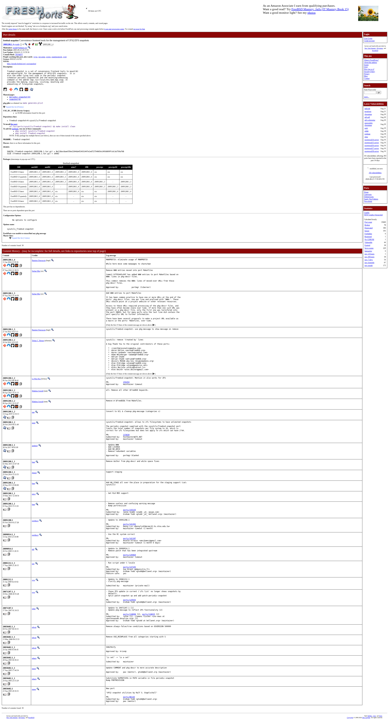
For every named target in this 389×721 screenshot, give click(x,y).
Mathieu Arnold (37, 391)
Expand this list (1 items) (21, 238)
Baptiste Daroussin (39, 260)
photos (311, 12)
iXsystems (380, 48)
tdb (33, 549)
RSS (380, 716)
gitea (366, 137)
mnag (34, 669)
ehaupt (34, 473)
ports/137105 (129, 567)
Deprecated (369, 228)
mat (33, 412)
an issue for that (139, 29)
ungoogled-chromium (369, 124)
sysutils (17, 44)
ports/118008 (129, 614)
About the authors (370, 62)
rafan (34, 609)
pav (33, 564)
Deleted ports (369, 197)
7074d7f (19, 55)
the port (14, 124)
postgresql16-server (372, 145)
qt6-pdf (367, 117)
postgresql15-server (372, 143)
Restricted (368, 237)
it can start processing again (114, 29)
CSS (374, 716)
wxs (33, 580)
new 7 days (369, 260)
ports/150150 (129, 510)
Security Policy (369, 72)
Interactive (368, 251)
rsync (36, 57)
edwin (34, 627)
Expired (367, 245)
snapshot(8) (15, 99)
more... (366, 97)
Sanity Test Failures (371, 199)
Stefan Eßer (36, 271)
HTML (370, 716)
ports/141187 (129, 538)
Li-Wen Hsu (36, 379)
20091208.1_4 (8, 44)
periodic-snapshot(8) (20, 97)
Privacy (367, 74)
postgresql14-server (372, 140)
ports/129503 (129, 600)
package (15, 129)
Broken (367, 225)
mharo (34, 658)
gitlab (366, 131)
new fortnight (369, 263)
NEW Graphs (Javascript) (373, 215)
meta (33, 423)
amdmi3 (35, 446)
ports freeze (13, 29)
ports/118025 (148, 614)
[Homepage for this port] (5, 90)
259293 (126, 382)
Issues (366, 65)
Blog (366, 76)
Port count (368, 222)
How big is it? (369, 69)
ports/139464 (129, 555)
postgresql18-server (372, 151)
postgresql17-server (372, 148)
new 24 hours (369, 254)
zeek (366, 128)
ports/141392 (129, 524)
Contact (367, 78)
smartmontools (57, 57)
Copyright (350, 717)
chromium (368, 114)
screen (48, 57)
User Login (368, 38)
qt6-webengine (370, 120)
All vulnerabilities (375, 173)
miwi (34, 494)
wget (65, 57)
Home (366, 192)
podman (367, 134)
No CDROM (369, 239)
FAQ (366, 67)
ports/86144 (129, 697)
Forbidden (368, 234)
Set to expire (369, 248)
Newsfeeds (368, 201)
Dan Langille (366, 717)
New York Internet (370, 48)
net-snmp (41, 57)
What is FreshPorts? (371, 60)
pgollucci (35, 521)
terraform (368, 111)
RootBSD (375, 50)
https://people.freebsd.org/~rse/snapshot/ (21, 64)
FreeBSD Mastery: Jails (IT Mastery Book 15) (320, 9)
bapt (33, 462)
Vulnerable (368, 242)
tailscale (367, 109)
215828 (126, 435)
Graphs (366, 213)
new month (369, 265)
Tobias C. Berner (38, 341)
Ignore (367, 231)
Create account (369, 41)
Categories (368, 194)
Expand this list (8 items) (15, 107)
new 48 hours (369, 257)
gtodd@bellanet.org (20, 48)
